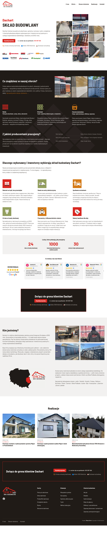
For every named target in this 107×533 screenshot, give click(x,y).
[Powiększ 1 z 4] (77, 327)
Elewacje (40, 112)
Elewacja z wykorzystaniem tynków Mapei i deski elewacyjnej (52, 444)
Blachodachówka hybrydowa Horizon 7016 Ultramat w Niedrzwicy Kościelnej (88, 444)
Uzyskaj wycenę (9, 41)
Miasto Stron (89, 520)
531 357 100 (37, 41)
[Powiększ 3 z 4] (77, 345)
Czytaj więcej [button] (49, 277)
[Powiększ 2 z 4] (102, 327)
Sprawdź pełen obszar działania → (17, 93)
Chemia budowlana (78, 112)
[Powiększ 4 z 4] (102, 345)
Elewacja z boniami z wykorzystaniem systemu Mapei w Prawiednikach (19, 444)
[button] (103, 271)
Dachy (4, 112)
